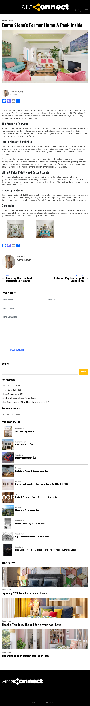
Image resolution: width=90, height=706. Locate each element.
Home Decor (7, 20)
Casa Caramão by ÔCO (12, 390)
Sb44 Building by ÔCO (11, 386)
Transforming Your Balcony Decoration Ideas (25, 655)
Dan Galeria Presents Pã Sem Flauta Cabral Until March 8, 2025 (27, 402)
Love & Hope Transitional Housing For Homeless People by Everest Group (45, 550)
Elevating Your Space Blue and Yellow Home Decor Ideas (31, 624)
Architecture (19, 429)
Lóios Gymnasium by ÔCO (13, 394)
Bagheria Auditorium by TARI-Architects (32, 536)
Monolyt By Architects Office (27, 510)
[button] (86, 10)
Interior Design (20, 442)
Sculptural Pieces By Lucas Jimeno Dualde (19, 398)
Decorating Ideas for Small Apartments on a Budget (19, 279)
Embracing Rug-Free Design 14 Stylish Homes (69, 279)
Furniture (18, 468)
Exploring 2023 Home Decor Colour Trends (24, 593)
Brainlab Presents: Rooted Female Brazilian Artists (36, 497)
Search (5, 363)
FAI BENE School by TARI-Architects (30, 523)
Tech (17, 494)
